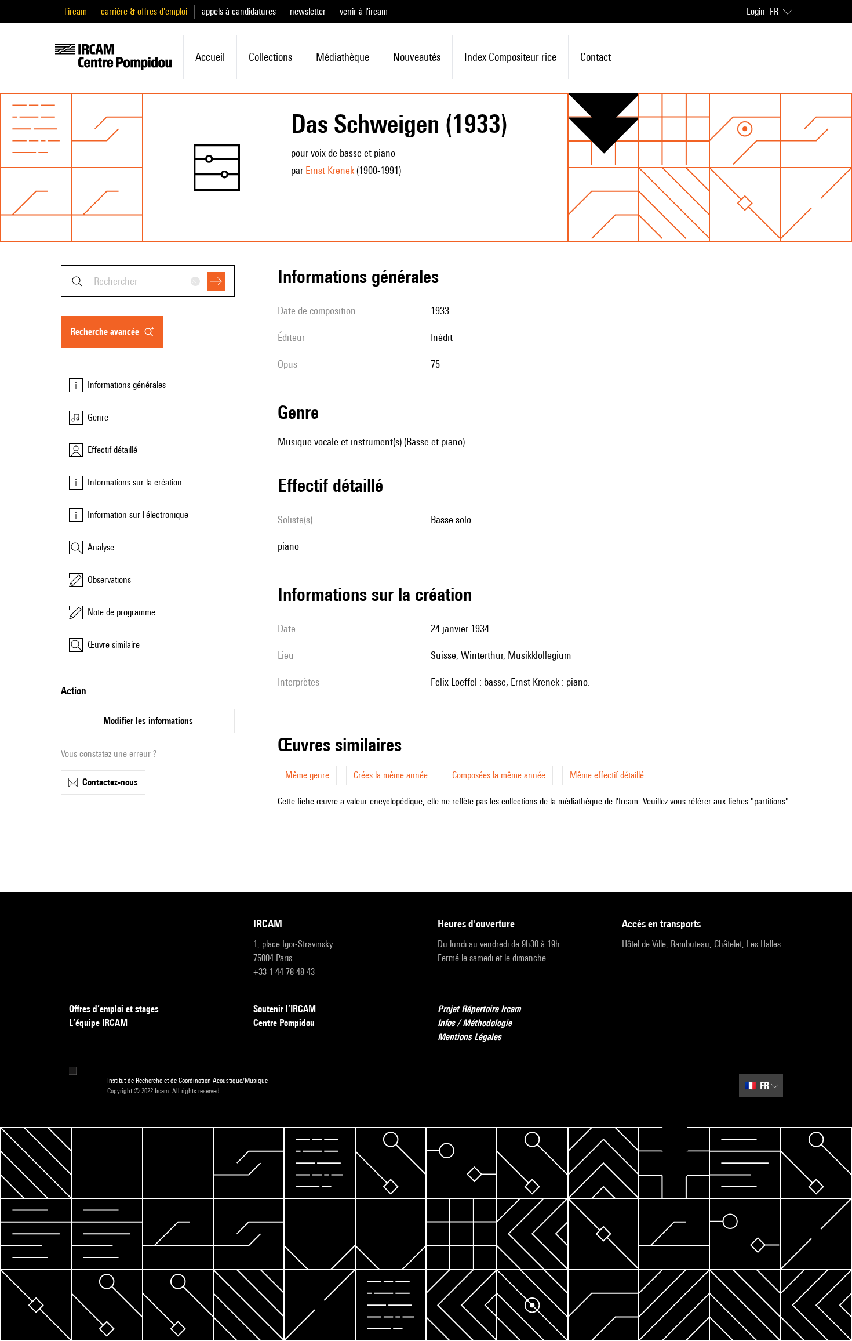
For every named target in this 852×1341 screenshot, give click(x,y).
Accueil (210, 56)
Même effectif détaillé (607, 775)
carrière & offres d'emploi (144, 11)
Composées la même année (498, 775)
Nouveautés (416, 56)
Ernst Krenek (329, 170)
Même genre (307, 775)
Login (756, 11)
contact (595, 56)
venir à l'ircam (364, 11)
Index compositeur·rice (510, 56)
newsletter (308, 11)
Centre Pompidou (284, 1022)
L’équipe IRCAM (98, 1022)
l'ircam (75, 11)
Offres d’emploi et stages (114, 1008)
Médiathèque (342, 56)
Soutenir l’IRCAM (284, 1008)
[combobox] (148, 281)
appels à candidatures (239, 11)
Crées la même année (391, 775)
